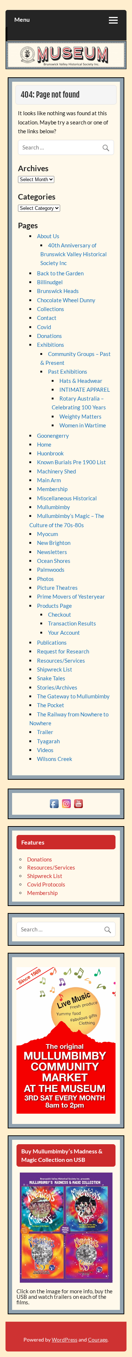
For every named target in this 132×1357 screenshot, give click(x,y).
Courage (97, 1339)
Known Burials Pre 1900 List (71, 462)
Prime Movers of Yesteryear (71, 596)
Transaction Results (72, 623)
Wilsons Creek (54, 758)
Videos (45, 750)
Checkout (59, 614)
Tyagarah (48, 741)
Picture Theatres (57, 587)
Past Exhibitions (67, 371)
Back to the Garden (60, 273)
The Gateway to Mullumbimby (73, 696)
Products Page (54, 605)
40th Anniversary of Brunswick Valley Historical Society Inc (73, 254)
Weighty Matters (80, 416)
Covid (44, 327)
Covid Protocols (46, 884)
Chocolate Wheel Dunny (66, 300)
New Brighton (53, 542)
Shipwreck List (54, 669)
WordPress (64, 1339)
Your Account (64, 632)
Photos (45, 578)
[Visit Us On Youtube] (78, 807)
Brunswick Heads (58, 291)
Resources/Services (61, 660)
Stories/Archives (57, 687)
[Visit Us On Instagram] (66, 807)
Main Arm (49, 480)
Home (44, 444)
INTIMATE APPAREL (84, 389)
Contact (46, 317)
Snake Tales (51, 678)
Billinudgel (50, 282)
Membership (52, 489)
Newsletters (52, 552)
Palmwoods (51, 569)
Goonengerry (53, 435)
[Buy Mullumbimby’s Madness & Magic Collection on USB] (65, 1228)
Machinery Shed (56, 471)
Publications (52, 642)
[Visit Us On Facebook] (54, 807)
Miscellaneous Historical (67, 498)
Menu (22, 19)
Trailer (45, 732)
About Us (48, 236)
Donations (49, 335)
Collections (50, 309)
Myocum (47, 534)
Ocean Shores (53, 560)
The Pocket (50, 705)
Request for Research (63, 651)
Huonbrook (50, 453)
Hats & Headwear (80, 380)
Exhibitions (50, 344)
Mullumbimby (53, 507)
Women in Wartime (82, 425)
